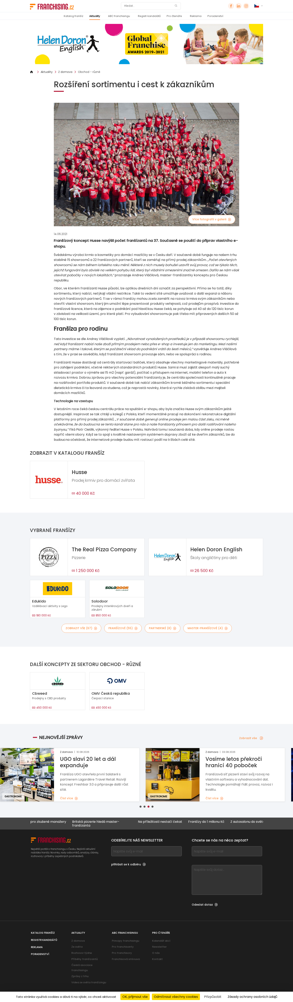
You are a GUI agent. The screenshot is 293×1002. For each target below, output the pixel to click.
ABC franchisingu (119, 16)
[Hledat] (176, 6)
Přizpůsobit (212, 996)
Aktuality (94, 16)
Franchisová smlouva (126, 959)
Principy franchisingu (125, 941)
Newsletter (159, 947)
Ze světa (77, 947)
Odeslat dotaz (202, 905)
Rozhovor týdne (81, 953)
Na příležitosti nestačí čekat (135, 822)
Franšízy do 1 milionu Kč (181, 822)
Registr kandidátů (149, 16)
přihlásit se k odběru (126, 864)
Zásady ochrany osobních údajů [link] (252, 996)
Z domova (65, 72)
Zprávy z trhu (79, 976)
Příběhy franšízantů (84, 959)
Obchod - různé (89, 72)
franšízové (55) (120, 628)
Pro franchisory (122, 953)
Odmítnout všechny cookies (176, 996)
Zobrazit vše (248, 738)
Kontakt (157, 959)
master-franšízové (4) (205, 628)
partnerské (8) (160, 628)
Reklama (196, 16)
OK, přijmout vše (135, 996)
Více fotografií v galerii (209, 219)
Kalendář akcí (161, 941)
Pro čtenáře (174, 16)
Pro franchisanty (123, 947)
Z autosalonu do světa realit (227, 822)
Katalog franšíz (73, 16)
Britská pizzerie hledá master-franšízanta (70, 823)
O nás (156, 953)
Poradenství (215, 16)
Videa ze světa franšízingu (88, 982)
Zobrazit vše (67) (79, 628)
